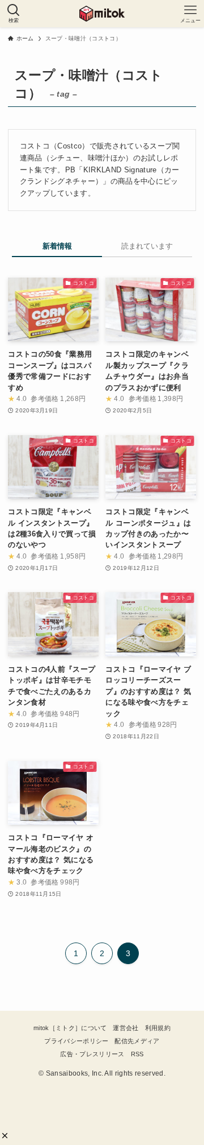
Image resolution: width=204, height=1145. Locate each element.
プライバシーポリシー (76, 1040)
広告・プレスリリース (92, 1054)
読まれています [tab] (147, 246)
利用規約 (158, 1027)
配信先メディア (136, 1040)
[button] (5, 1135)
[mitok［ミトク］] (101, 13)
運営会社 (125, 1027)
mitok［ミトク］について (70, 1027)
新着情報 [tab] (57, 246)
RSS (137, 1054)
